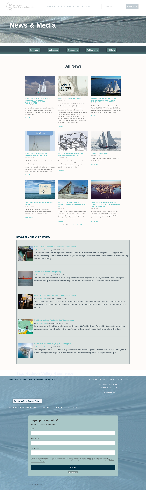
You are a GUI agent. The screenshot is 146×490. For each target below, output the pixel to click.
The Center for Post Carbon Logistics (32, 379)
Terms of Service (57, 484)
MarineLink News (41, 250)
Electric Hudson (99, 154)
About (50, 7)
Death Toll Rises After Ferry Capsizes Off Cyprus (52, 344)
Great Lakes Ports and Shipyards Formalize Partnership (55, 295)
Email (33, 429)
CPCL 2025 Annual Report (70, 99)
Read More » (29, 118)
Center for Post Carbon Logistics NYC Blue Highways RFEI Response (105, 204)
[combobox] (112, 6)
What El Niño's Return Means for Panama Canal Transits (55, 247)
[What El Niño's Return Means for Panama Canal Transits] (25, 260)
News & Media (64, 7)
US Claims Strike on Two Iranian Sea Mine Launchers (54, 320)
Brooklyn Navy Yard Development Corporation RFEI (72, 204)
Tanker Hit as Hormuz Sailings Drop (47, 272)
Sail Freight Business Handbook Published (36, 155)
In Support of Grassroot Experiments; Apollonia (104, 100)
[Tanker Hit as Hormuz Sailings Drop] (25, 285)
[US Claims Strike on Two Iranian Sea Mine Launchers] (25, 333)
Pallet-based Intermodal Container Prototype (71, 155)
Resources (81, 7)
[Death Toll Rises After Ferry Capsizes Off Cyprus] (25, 357)
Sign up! (73, 467)
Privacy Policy (49, 484)
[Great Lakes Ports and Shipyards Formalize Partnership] (25, 309)
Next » (82, 224)
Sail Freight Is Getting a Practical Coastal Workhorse (37, 101)
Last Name (35, 448)
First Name (35, 438)
